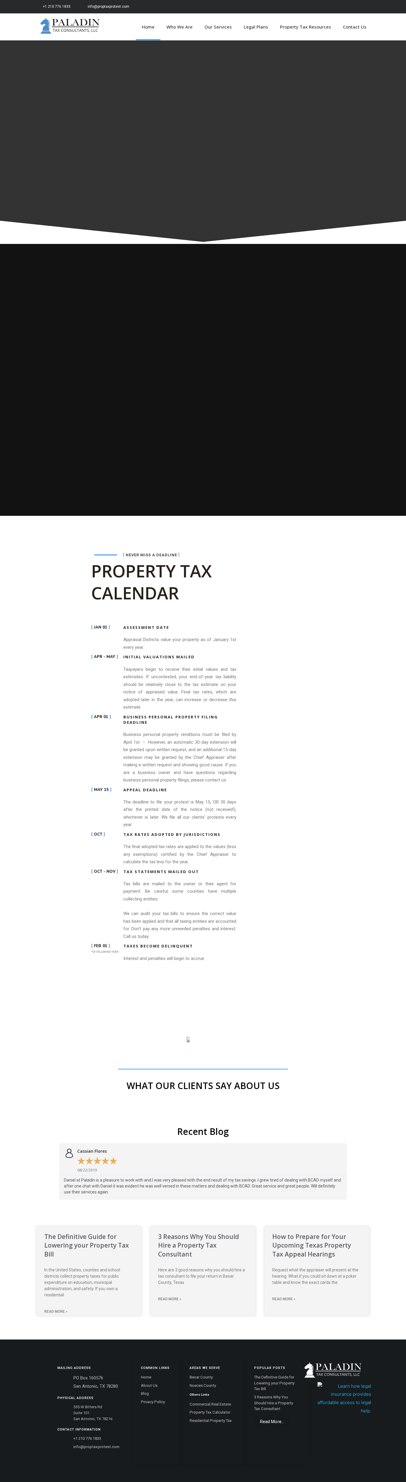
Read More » (55, 1311)
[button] (272, 1422)
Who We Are (179, 27)
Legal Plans (256, 27)
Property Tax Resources (305, 27)
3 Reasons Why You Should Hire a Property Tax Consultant (198, 1245)
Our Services (218, 27)
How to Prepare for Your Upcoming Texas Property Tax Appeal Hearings (311, 1245)
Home (148, 27)
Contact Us (354, 27)
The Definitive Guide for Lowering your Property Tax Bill (86, 1245)
